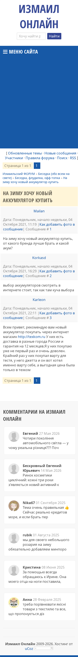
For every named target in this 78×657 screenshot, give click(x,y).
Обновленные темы (25, 153)
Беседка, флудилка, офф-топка (37, 178)
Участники (14, 158)
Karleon (39, 299)
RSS (73, 158)
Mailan (39, 211)
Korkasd (39, 257)
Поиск (62, 158)
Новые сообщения (60, 153)
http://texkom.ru (31, 336)
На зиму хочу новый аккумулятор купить (35, 180)
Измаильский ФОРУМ (19, 174)
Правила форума (40, 158)
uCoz (29, 648)
